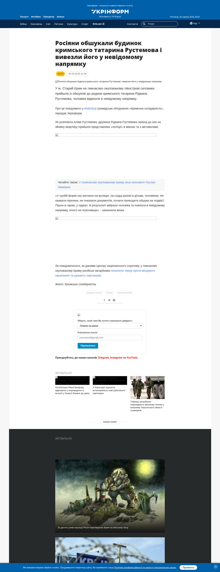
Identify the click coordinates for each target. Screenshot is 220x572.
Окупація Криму (125, 293)
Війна (23, 23)
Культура (72, 23)
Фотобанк (36, 16)
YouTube (131, 357)
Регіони (58, 23)
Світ (48, 23)
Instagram (116, 357)
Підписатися (88, 345)
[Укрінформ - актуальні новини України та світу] (109, 11)
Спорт (84, 23)
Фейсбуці (90, 108)
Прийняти (188, 567)
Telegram (103, 357)
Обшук (110, 293)
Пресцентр (48, 16)
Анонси (60, 16)
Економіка (36, 23)
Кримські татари (94, 293)
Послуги (24, 16)
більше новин (110, 422)
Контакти (132, 23)
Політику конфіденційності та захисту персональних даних (145, 567)
